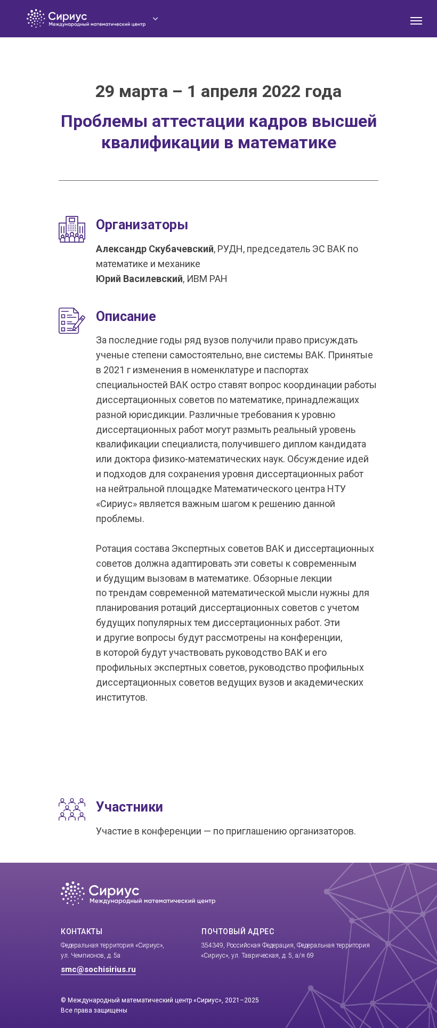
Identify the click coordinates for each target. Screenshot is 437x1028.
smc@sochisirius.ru (98, 969)
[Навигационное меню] (416, 21)
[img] (155, 18)
